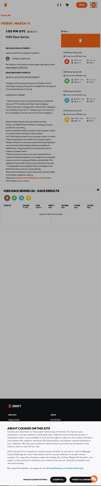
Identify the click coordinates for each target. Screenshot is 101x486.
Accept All (58, 480)
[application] (94, 479)
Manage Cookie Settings (35, 479)
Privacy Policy (54, 468)
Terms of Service (74, 468)
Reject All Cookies (81, 480)
